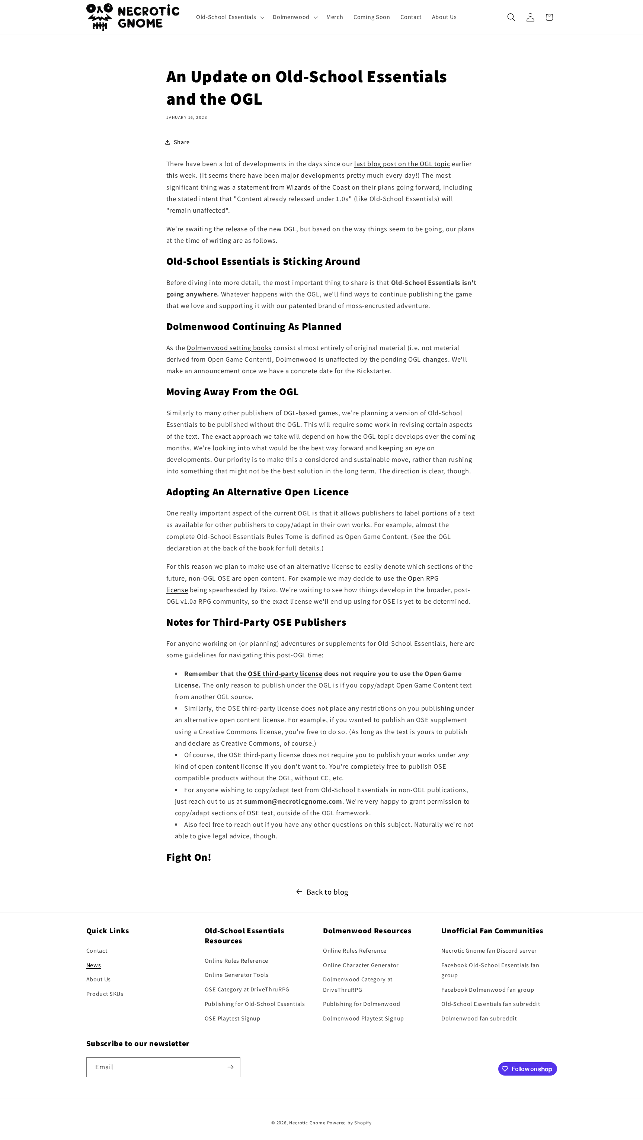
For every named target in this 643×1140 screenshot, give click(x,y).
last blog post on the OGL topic (402, 163)
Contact (97, 951)
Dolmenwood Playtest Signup (363, 1018)
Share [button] (182, 142)
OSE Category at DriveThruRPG (247, 989)
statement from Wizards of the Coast (293, 186)
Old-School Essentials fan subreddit (490, 1004)
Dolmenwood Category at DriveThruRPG (358, 984)
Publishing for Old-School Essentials (255, 1004)
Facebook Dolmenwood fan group (487, 990)
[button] (229, 17)
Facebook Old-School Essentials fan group (490, 970)
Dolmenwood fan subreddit (479, 1018)
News (93, 965)
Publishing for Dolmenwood (361, 1004)
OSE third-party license (285, 673)
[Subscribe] (230, 1067)
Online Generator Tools (237, 975)
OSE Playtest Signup (232, 1018)
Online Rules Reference (236, 961)
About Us (98, 979)
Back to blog (327, 892)
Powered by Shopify (349, 1123)
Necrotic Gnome (307, 1123)
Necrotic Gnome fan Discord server (489, 951)
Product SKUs (105, 994)
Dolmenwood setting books (229, 347)
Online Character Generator (361, 965)
